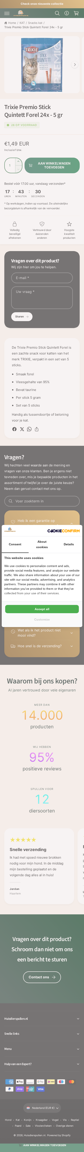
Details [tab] (69, 544)
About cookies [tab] (42, 544)
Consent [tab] (15, 544)
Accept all (42, 609)
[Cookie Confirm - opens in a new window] (63, 530)
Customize (42, 619)
